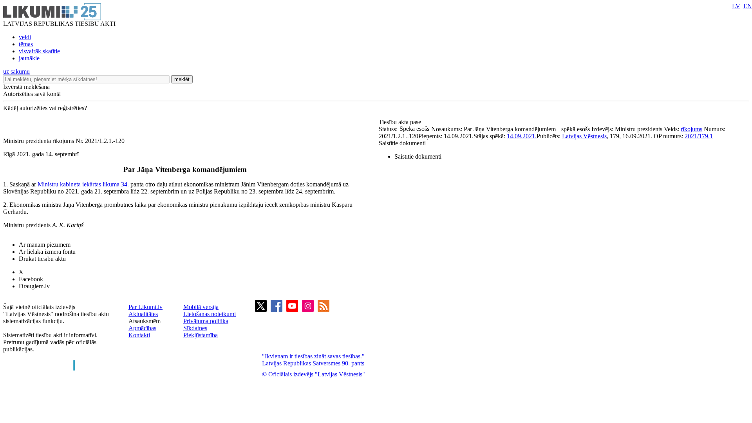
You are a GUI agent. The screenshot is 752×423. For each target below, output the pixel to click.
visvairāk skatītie (39, 51)
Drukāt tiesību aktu (42, 258)
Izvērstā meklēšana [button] (26, 86)
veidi (25, 37)
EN (747, 6)
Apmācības (142, 328)
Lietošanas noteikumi (209, 314)
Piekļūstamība (200, 335)
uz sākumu (16, 71)
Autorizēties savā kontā (32, 93)
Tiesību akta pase (401, 122)
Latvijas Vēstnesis (584, 136)
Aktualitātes (143, 314)
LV (736, 6)
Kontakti (139, 335)
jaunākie (29, 58)
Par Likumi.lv (145, 307)
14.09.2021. (522, 136)
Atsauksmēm (144, 321)
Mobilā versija (201, 307)
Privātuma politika (205, 321)
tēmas (26, 44)
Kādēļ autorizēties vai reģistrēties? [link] (45, 108)
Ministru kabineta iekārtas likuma (78, 184)
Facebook (31, 279)
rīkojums (691, 129)
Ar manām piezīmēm (44, 244)
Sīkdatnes (195, 328)
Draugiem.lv (34, 286)
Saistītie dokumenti (402, 143)
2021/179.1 (699, 136)
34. (125, 184)
